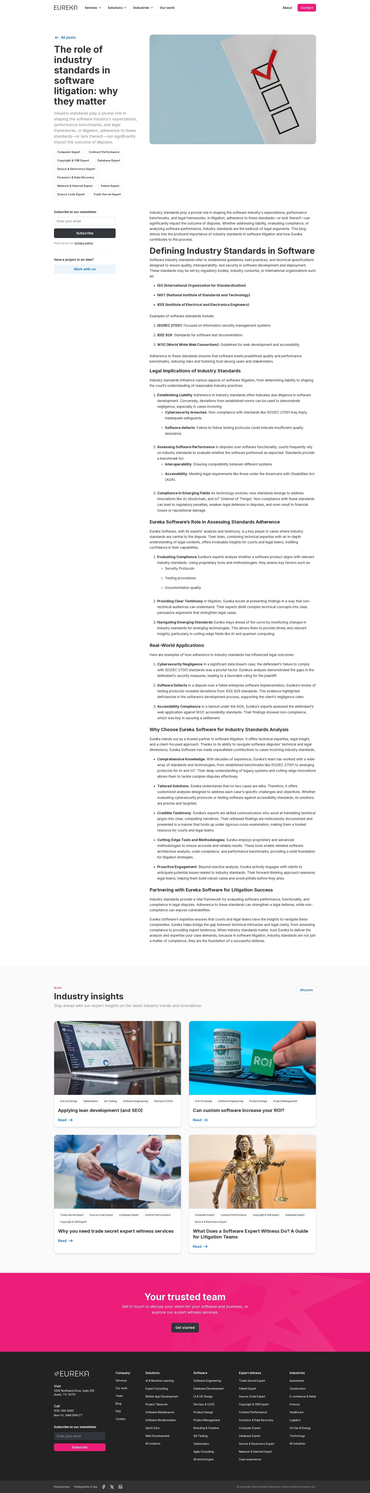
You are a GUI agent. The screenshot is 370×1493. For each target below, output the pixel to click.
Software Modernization (160, 1420)
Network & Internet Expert (74, 185)
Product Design (203, 1412)
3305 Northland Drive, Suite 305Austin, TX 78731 (74, 1392)
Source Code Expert (71, 194)
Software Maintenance (159, 1412)
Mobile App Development (161, 1396)
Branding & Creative (206, 1428)
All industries (297, 1443)
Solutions (152, 1373)
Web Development (157, 1435)
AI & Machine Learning (159, 1380)
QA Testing (200, 1435)
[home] (65, 7)
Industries (297, 1373)
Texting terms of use (85, 1487)
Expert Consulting (156, 1388)
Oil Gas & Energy (300, 1428)
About (287, 8)
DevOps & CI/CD (203, 1404)
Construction (298, 1388)
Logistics (295, 1420)
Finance (295, 1404)
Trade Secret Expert (107, 194)
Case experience (250, 1459)
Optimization (201, 1443)
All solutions (152, 1443)
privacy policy (84, 243)
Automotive (297, 1380)
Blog (118, 1403)
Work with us (85, 269)
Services (121, 1380)
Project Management (206, 1420)
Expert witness (250, 1373)
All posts (306, 990)
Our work (167, 8)
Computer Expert (68, 152)
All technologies (203, 1459)
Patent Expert (110, 185)
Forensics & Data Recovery (75, 177)
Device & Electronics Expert (76, 169)
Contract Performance (104, 152)
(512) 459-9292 (64, 1410)
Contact (307, 8)
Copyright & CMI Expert (73, 160)
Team (119, 1395)
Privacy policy (62, 1487)
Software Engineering (207, 1380)
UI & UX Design (203, 1396)
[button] (93, 7)
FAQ (118, 1411)
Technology (297, 1435)
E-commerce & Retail (303, 1396)
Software (200, 1373)
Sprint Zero (152, 1428)
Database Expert (109, 160)
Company (123, 1373)
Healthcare (297, 1412)
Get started (185, 1328)
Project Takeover (156, 1404)
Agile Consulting (203, 1451)
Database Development (208, 1388)
